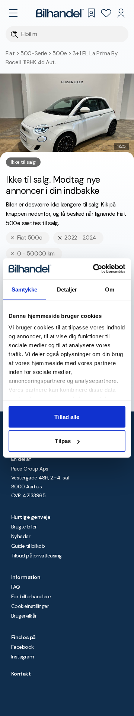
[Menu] (13, 13)
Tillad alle (66, 416)
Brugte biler (24, 526)
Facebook (22, 647)
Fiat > (13, 53)
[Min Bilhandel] (121, 13)
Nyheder (20, 536)
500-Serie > (36, 53)
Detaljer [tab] (67, 289)
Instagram (22, 656)
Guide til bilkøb (28, 546)
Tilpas (63, 441)
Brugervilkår (24, 615)
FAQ (15, 586)
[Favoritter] (106, 13)
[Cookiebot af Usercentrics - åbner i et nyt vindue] (94, 269)
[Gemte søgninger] (91, 13)
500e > (62, 53)
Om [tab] (109, 289)
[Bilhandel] (60, 13)
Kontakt (21, 673)
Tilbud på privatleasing (36, 555)
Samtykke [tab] (24, 289)
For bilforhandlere (31, 596)
